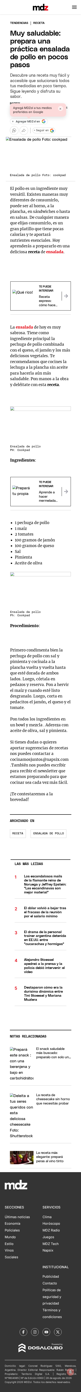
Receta (17, 833)
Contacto (50, 1283)
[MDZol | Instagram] (34, 1332)
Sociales (11, 1257)
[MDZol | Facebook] (23, 1332)
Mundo (10, 1237)
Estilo (9, 1244)
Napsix (48, 1250)
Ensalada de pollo (48, 833)
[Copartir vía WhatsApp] (14, 130)
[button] (74, 7)
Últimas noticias (17, 1217)
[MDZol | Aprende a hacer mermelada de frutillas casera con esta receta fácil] (66, 491)
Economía (12, 1224)
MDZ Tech (51, 1244)
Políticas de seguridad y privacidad (52, 1297)
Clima (47, 1217)
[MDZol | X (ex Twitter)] (57, 1332)
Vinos (9, 1250)
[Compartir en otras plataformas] (24, 130)
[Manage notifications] (70, 1372)
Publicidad (51, 1277)
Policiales (12, 1230)
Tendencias (19, 23)
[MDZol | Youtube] (46, 1332)
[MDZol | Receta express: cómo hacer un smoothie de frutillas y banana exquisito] (66, 296)
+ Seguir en (41, 130)
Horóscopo (51, 1224)
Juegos (48, 1237)
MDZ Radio (51, 1230)
